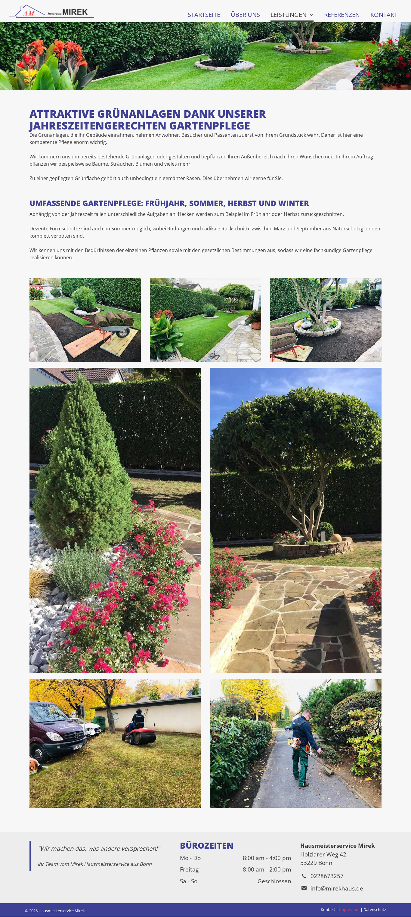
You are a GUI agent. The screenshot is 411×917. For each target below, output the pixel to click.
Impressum (349, 909)
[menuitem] (203, 14)
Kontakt (328, 909)
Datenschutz (374, 909)
